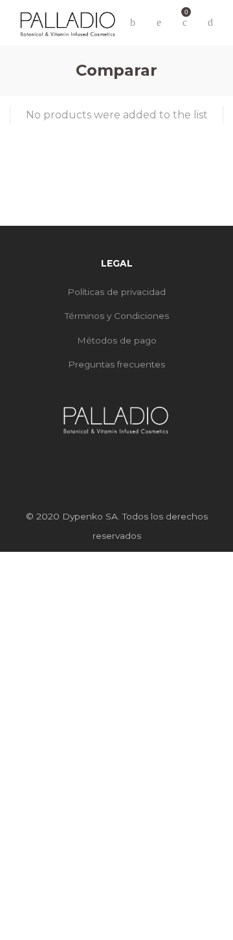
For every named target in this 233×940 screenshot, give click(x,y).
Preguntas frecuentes (116, 364)
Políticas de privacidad (116, 292)
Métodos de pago (117, 340)
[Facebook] (106, 459)
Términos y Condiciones (117, 316)
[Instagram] (126, 459)
